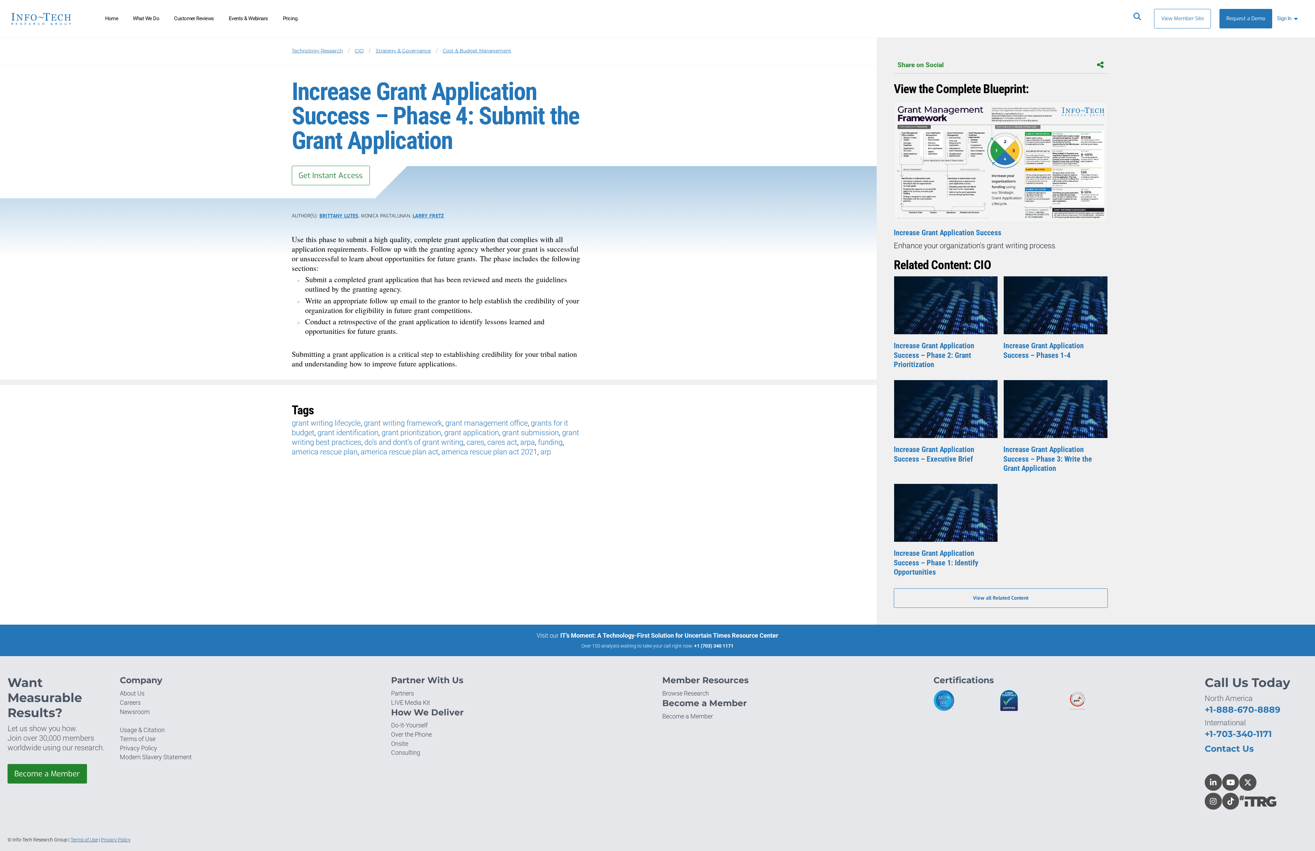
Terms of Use (137, 738)
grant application (471, 432)
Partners (402, 693)
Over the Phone (411, 734)
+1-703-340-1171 (1238, 734)
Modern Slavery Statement (156, 757)
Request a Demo (1245, 18)
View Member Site (1182, 18)
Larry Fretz (428, 216)
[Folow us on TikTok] (1230, 801)
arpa (527, 442)
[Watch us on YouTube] (1230, 782)
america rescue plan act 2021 (489, 452)
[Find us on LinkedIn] (1213, 782)
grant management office (486, 423)
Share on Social (921, 65)
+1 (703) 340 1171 (714, 646)
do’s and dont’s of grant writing (413, 442)
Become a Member (47, 774)
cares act (502, 442)
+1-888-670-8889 (1242, 709)
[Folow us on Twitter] (1247, 782)
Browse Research (685, 693)
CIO (359, 50)
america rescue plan (325, 452)
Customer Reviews (194, 18)
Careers (130, 702)
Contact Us (1229, 748)
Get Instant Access (331, 175)
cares (475, 442)
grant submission (530, 432)
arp (545, 452)
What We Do (146, 18)
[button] (1289, 18)
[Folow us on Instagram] (1213, 801)
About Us (132, 693)
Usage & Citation (142, 730)
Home (111, 18)
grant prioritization (411, 432)
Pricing (290, 18)
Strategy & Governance (403, 50)
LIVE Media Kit (410, 702)
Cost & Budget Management (477, 50)
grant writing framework (403, 423)
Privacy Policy (138, 748)
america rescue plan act (399, 452)
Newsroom (135, 711)
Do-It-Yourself (409, 725)
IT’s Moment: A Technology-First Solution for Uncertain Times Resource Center (669, 635)
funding (550, 442)
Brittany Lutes (339, 216)
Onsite (399, 743)
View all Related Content (1000, 598)
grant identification (347, 432)
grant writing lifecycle (326, 423)
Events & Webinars (248, 18)
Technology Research (317, 50)
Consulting (405, 752)
